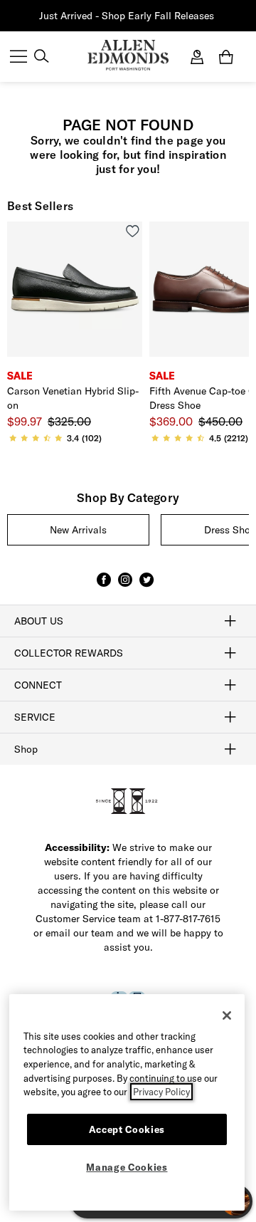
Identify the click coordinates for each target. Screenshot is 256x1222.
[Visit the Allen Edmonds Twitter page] (146, 586)
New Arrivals (78, 529)
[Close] (226, 1015)
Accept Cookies (127, 1129)
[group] (78, 529)
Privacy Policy (161, 1091)
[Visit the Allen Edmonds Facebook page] (103, 586)
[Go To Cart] (229, 57)
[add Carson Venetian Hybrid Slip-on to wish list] (132, 231)
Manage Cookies (126, 1167)
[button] (215, 16)
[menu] (18, 57)
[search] (41, 57)
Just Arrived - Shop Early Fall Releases (126, 15)
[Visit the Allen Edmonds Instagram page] (125, 586)
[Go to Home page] (127, 55)
